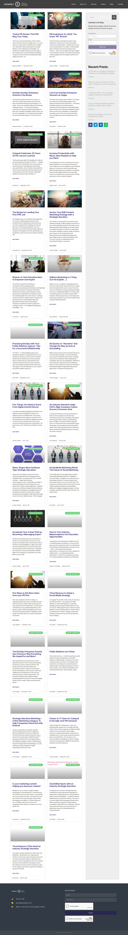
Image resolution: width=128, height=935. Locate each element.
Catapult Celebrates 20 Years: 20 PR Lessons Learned (26, 154)
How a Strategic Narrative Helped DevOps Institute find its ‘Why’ (101, 105)
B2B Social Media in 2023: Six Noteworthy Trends (100, 115)
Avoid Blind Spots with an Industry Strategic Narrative (62, 785)
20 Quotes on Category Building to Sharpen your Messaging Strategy (101, 72)
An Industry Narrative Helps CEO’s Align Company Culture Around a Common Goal (63, 406)
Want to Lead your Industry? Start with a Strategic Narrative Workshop (102, 83)
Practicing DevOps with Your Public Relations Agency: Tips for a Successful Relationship (26, 345)
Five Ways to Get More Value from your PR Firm (25, 594)
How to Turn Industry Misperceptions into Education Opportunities (63, 534)
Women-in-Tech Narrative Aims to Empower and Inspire (27, 278)
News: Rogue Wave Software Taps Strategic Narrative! (26, 468)
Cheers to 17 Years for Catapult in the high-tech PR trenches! (64, 719)
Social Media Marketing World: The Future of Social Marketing (63, 468)
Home (73, 4)
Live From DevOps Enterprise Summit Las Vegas (63, 94)
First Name (92, 33)
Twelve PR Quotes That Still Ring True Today (25, 35)
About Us (83, 4)
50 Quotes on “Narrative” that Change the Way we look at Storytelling (63, 345)
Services (93, 4)
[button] (90, 125)
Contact (120, 4)
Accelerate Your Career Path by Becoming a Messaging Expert (27, 533)
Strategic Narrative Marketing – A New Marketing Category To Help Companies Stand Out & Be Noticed (27, 722)
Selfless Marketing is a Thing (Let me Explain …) (63, 278)
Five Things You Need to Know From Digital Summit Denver (26, 405)
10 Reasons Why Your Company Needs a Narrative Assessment (100, 94)
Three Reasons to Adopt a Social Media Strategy (61, 594)
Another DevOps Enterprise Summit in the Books (25, 94)
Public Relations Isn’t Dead (61, 651)
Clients (103, 4)
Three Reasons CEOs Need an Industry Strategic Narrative (26, 847)
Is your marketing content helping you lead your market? (26, 785)
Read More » (16, 61)
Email (90, 40)
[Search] (114, 17)
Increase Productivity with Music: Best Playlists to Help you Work (62, 155)
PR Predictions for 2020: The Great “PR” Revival (63, 35)
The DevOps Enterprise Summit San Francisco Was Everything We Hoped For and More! (27, 653)
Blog (111, 4)
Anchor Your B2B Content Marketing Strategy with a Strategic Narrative (61, 214)
